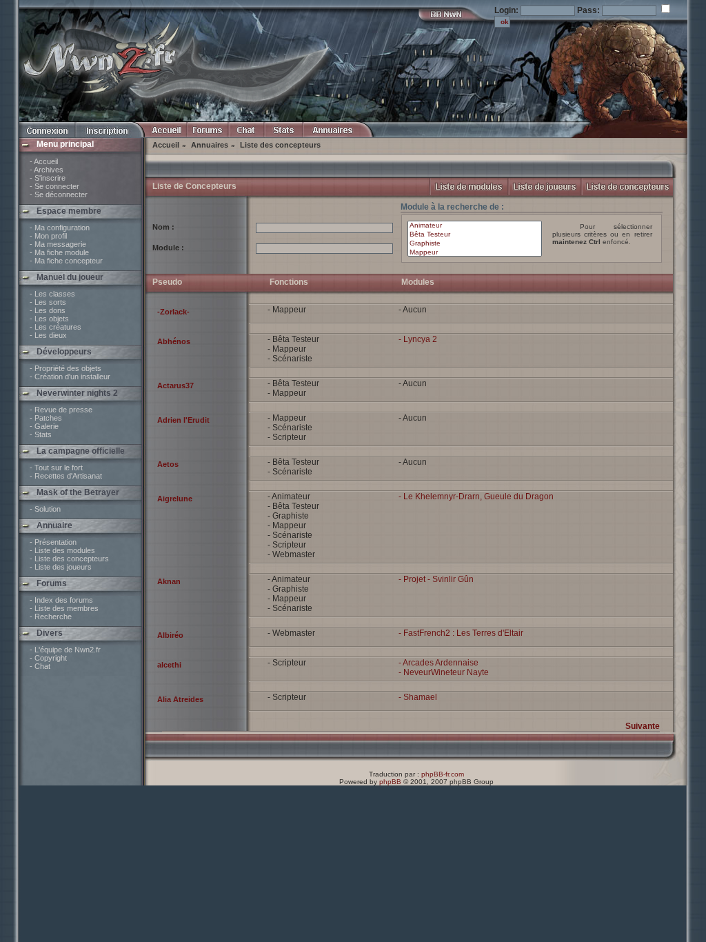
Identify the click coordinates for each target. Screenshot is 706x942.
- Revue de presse (61, 409)
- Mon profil (48, 236)
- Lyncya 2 (418, 339)
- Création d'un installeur (70, 376)
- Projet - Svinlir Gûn (436, 579)
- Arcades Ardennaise (438, 663)
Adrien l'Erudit (183, 420)
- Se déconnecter (59, 194)
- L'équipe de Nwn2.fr (65, 649)
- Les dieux (48, 335)
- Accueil (44, 161)
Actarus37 (175, 385)
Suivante (642, 726)
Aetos (168, 464)
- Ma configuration (60, 227)
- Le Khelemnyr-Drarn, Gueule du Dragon (476, 496)
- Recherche (51, 616)
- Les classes (52, 294)
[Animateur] (474, 225)
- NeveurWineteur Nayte (444, 672)
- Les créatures (55, 327)
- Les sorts (48, 302)
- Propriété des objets (65, 368)
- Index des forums (61, 600)
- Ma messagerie (58, 244)
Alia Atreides (180, 699)
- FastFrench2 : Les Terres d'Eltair (461, 633)
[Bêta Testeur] (474, 234)
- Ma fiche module (59, 252)
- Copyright (48, 658)
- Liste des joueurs (61, 567)
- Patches (46, 418)
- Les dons (47, 310)
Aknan (169, 581)
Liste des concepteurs (280, 145)
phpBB (390, 781)
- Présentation (53, 542)
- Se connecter (54, 186)
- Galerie (44, 426)
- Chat (40, 666)
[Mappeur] (474, 252)
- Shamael (418, 697)
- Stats (41, 434)
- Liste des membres (64, 608)
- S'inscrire (47, 178)
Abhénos (173, 341)
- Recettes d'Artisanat (66, 476)
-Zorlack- (173, 312)
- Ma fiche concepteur (66, 261)
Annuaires (209, 145)
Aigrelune (174, 498)
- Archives (46, 170)
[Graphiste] (474, 243)
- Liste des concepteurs (69, 558)
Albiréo (170, 635)
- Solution (45, 509)
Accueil (165, 145)
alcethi (169, 665)
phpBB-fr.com (442, 774)
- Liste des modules (62, 550)
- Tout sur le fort (56, 467)
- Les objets (49, 318)
